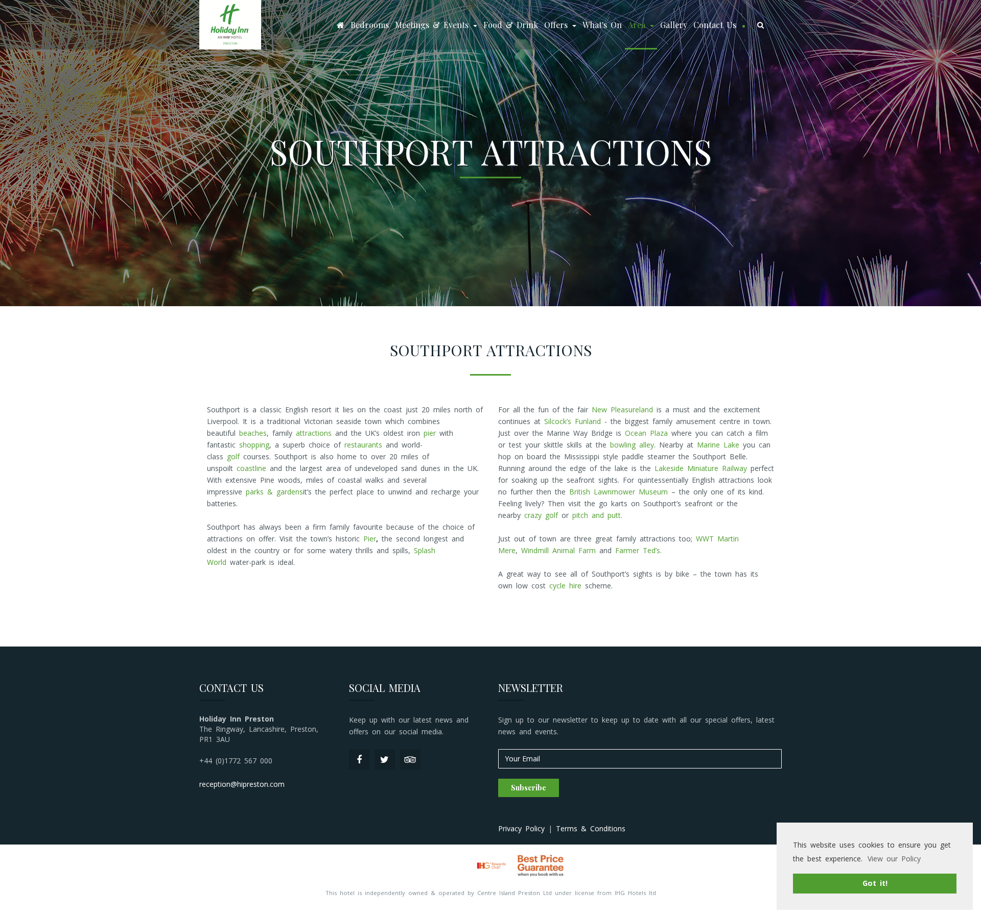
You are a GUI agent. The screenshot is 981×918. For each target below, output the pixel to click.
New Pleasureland (622, 409)
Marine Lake (718, 445)
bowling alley (632, 445)
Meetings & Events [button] (433, 24)
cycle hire (565, 585)
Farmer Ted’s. (638, 550)
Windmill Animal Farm (558, 550)
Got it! (874, 883)
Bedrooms (370, 24)
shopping (254, 445)
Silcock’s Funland (572, 421)
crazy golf (541, 515)
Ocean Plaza (646, 433)
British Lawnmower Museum (618, 492)
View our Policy (894, 858)
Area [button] (638, 24)
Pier (369, 538)
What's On (602, 24)
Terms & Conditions (590, 828)
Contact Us (714, 24)
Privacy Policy (521, 828)
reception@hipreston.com (242, 784)
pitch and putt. (597, 515)
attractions (314, 433)
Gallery (673, 24)
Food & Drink (510, 24)
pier (430, 433)
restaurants (363, 445)
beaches (253, 433)
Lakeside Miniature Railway (701, 468)
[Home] (340, 24)
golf (233, 456)
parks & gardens (274, 492)
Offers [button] (557, 24)
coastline (251, 468)
